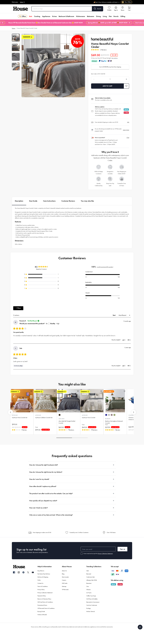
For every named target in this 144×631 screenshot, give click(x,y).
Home (13, 28)
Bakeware (90, 16)
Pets (110, 16)
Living (105, 16)
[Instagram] (19, 572)
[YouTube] (33, 572)
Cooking (37, 16)
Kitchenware (80, 16)
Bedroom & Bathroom (66, 16)
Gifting (122, 16)
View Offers (126, 2)
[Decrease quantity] (98, 79)
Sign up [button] (122, 549)
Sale (30, 16)
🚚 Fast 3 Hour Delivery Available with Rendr (106, 1)
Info (128, 122)
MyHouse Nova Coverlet (88, 417)
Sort (114, 315)
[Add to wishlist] (31, 391)
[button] (25, 65)
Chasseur (131, 415)
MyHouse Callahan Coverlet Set (43, 417)
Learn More (126, 130)
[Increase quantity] (121, 79)
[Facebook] (14, 572)
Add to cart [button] (107, 86)
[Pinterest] (23, 572)
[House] (20, 9)
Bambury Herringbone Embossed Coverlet (114, 422)
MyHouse (15, 415)
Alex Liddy (61, 418)
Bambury (107, 418)
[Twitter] (28, 572)
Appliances (46, 16)
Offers (24, 16)
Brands (116, 16)
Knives (54, 16)
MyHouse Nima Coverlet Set (19, 417)
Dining (98, 16)
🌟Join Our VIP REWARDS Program (108, 3)
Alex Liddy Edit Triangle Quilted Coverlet (67, 422)
